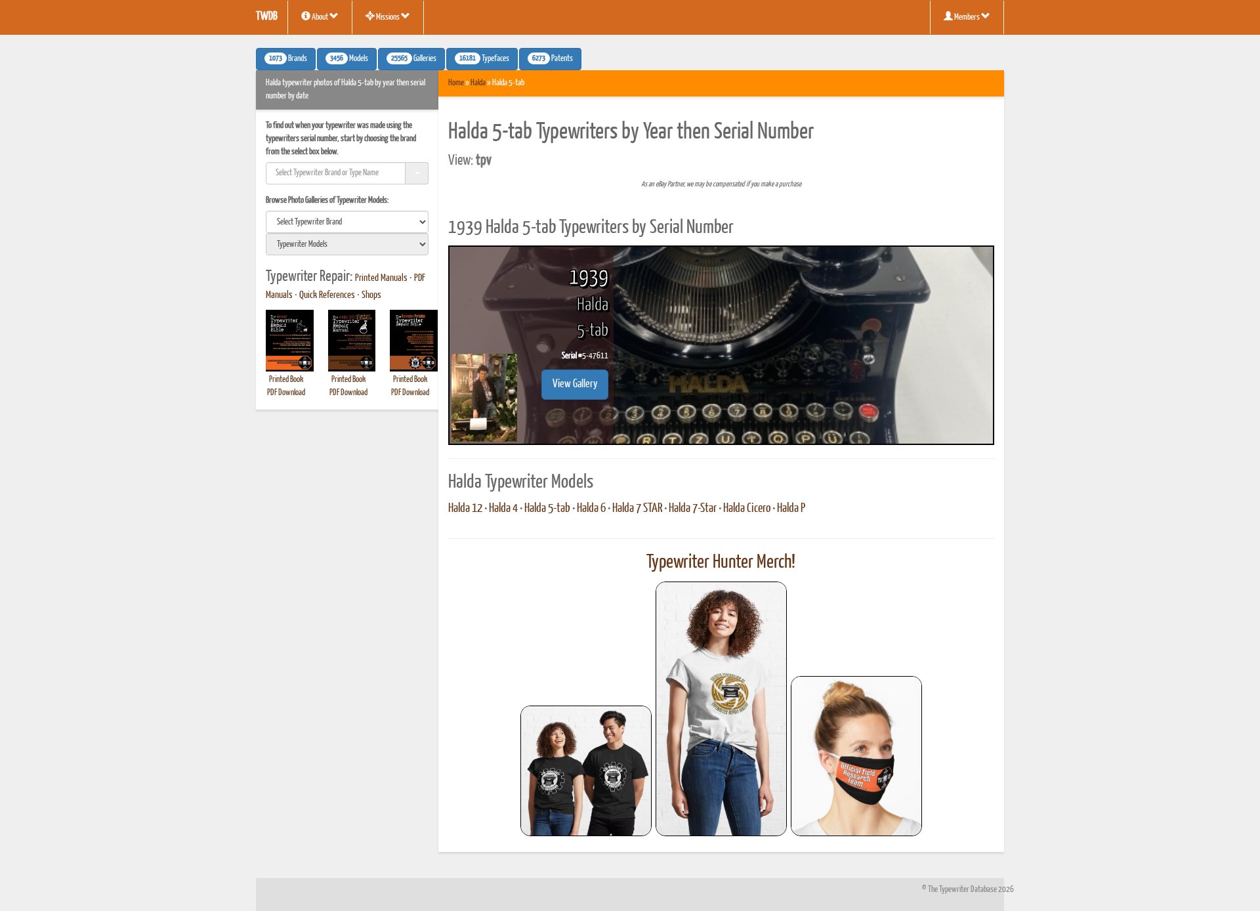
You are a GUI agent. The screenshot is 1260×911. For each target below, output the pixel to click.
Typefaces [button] (484, 59)
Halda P (791, 509)
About (319, 17)
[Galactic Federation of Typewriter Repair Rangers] (721, 709)
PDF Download (286, 393)
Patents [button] (552, 59)
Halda (478, 83)
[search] (347, 222)
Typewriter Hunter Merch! (720, 562)
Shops (371, 295)
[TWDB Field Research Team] (856, 756)
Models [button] (349, 59)
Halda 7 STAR (637, 509)
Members (967, 17)
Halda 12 (465, 509)
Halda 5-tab (547, 509)
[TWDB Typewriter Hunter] (586, 771)
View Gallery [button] (575, 384)
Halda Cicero (746, 509)
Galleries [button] (413, 59)
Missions (388, 17)
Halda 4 (503, 509)
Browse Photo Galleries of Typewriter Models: (327, 200)
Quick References (327, 295)
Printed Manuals (381, 278)
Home (456, 83)
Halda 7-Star (693, 509)
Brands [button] (288, 59)
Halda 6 (591, 509)
